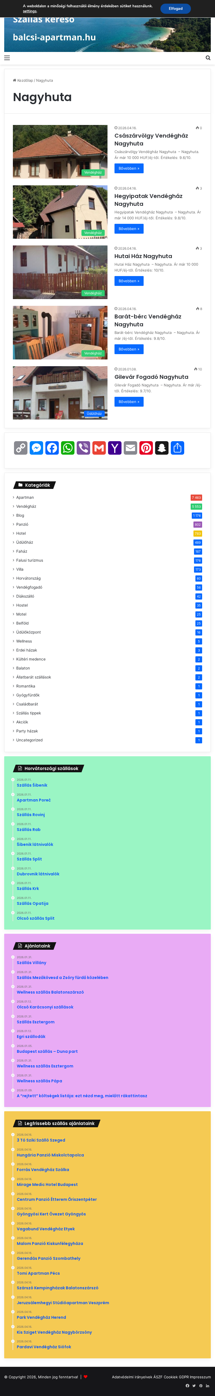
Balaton (23, 668)
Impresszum (200, 1377)
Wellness (24, 641)
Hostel (22, 605)
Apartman (25, 497)
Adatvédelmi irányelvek (132, 1377)
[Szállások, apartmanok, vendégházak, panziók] (107, 26)
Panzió (22, 524)
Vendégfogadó (29, 587)
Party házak (27, 731)
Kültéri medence (31, 659)
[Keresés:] (208, 57)
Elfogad (176, 8)
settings (29, 11)
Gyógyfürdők (27, 695)
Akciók (22, 722)
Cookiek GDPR (176, 1377)
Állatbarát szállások (33, 677)
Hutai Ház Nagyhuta (144, 256)
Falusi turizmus (29, 560)
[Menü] (7, 57)
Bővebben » (129, 168)
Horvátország (28, 578)
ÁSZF (158, 1377)
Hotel (21, 533)
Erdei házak (26, 650)
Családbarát (27, 704)
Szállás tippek (28, 713)
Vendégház (26, 506)
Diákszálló (25, 596)
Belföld (22, 623)
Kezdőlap (24, 80)
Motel (21, 614)
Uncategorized (29, 740)
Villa (20, 569)
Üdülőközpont (28, 632)
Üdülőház (24, 542)
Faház (21, 551)
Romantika (25, 686)
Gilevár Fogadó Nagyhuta (152, 377)
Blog (20, 515)
